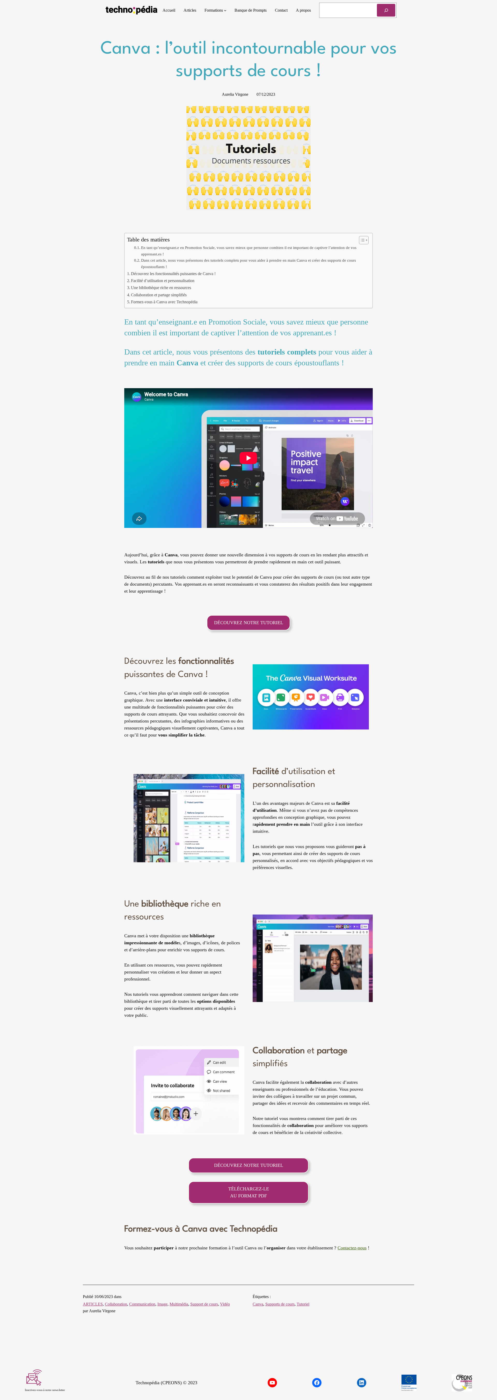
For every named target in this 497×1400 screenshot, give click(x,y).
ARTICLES (93, 1304)
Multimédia (179, 1304)
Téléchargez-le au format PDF (248, 1192)
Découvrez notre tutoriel (248, 622)
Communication (142, 1304)
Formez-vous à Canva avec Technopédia (164, 302)
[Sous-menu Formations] (225, 10)
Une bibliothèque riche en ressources (161, 287)
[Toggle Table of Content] (361, 240)
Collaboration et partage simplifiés (159, 295)
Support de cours (204, 1304)
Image (162, 1304)
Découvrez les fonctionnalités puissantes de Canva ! (173, 273)
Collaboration (116, 1304)
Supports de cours (280, 1304)
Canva (258, 1304)
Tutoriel (303, 1304)
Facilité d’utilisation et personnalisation (162, 280)
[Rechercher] (386, 10)
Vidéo (225, 1304)
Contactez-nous (352, 1247)
